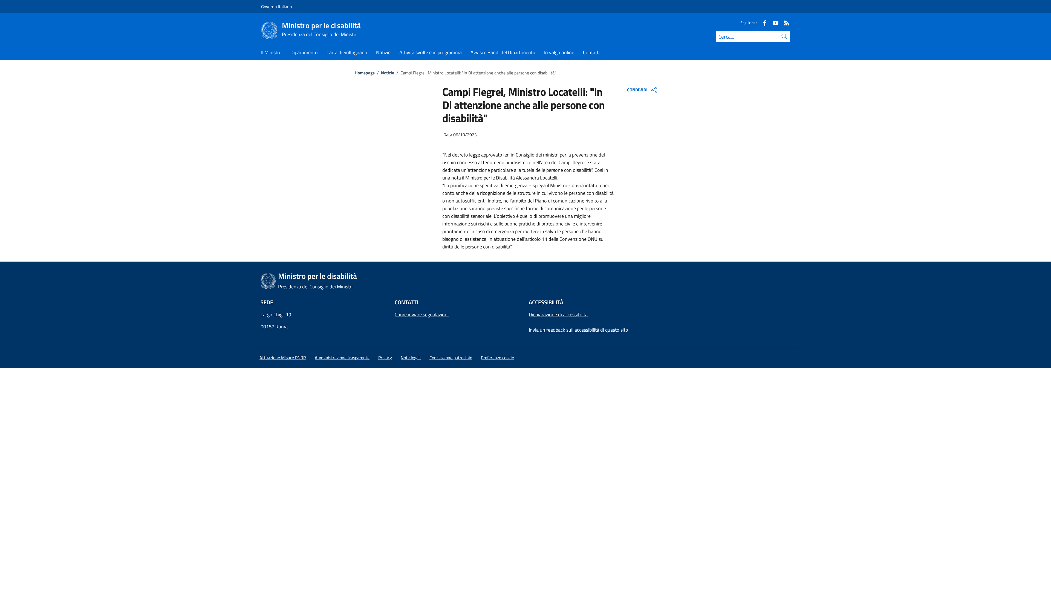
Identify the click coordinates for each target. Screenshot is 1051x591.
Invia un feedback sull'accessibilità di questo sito (578, 330)
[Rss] (784, 22)
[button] (497, 357)
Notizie (387, 72)
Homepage (365, 72)
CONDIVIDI (637, 89)
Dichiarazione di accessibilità (558, 314)
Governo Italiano (276, 6)
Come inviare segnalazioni (422, 314)
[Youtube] (773, 22)
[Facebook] (762, 22)
